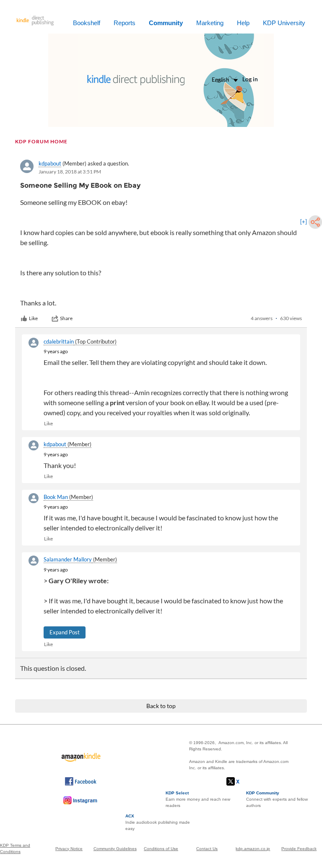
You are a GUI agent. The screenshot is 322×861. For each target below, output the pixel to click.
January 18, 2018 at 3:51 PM (70, 171)
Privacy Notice (69, 848)
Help (243, 22)
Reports (124, 22)
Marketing (209, 22)
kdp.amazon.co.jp (253, 848)
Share (66, 318)
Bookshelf (86, 22)
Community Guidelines (115, 848)
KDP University (284, 22)
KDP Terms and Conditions (15, 848)
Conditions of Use (161, 848)
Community (166, 22)
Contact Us (207, 848)
